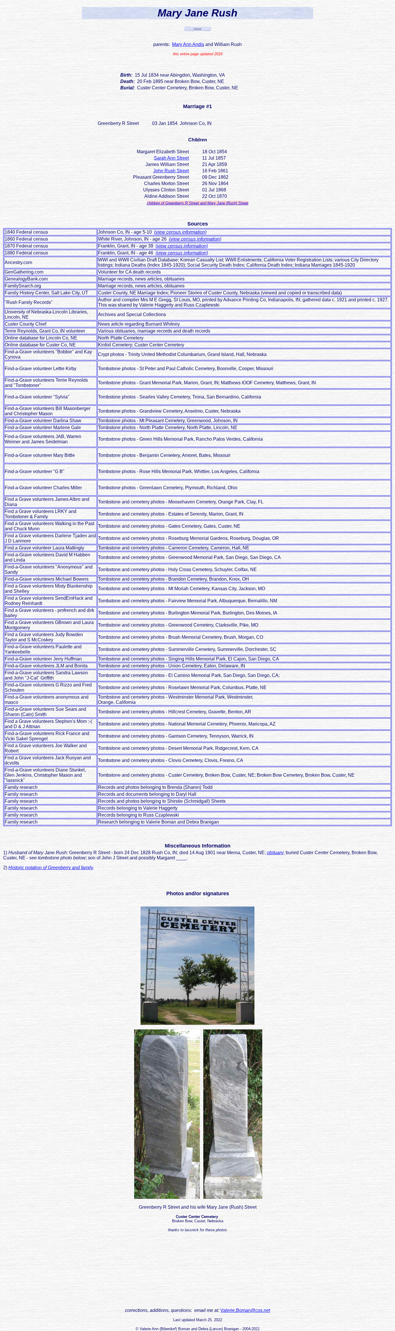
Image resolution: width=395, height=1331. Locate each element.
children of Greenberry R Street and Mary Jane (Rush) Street (197, 203)
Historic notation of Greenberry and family (50, 867)
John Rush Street (171, 170)
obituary (275, 852)
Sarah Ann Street (171, 158)
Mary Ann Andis (188, 44)
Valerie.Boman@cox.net (245, 1310)
